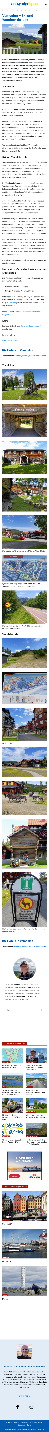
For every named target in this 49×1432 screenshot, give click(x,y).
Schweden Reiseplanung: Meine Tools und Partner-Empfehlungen (35, 1068)
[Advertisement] (24, 1320)
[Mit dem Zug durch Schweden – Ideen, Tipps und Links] (12, 1105)
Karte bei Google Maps (30, 326)
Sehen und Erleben (31, 1136)
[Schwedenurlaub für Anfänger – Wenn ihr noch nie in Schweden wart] (12, 1080)
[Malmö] (24, 1281)
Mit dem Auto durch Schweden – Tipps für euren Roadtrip (36, 1092)
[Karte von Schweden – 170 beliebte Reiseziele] (12, 1055)
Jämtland (12, 303)
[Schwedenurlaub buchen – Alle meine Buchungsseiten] (36, 1105)
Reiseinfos (6, 1062)
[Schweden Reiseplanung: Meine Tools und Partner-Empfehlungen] (36, 1055)
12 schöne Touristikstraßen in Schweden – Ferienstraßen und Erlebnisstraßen (36, 1142)
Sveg (37, 92)
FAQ (4, 1087)
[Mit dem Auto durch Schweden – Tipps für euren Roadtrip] (36, 1080)
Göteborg (6, 1257)
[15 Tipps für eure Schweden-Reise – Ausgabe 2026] (12, 1130)
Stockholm (6, 1220)
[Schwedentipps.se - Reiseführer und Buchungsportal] (24, 4)
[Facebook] (17, 1407)
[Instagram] (31, 1407)
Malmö (5, 1295)
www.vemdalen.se (9, 340)
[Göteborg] (24, 1243)
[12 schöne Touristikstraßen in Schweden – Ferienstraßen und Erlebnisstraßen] (36, 1130)
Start (3, 11)
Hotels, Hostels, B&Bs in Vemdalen (30, 356)
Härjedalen (11, 11)
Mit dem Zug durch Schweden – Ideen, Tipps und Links (12, 1117)
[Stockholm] (24, 1206)
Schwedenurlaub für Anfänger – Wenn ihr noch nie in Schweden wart (11, 1092)
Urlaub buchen (30, 1062)
